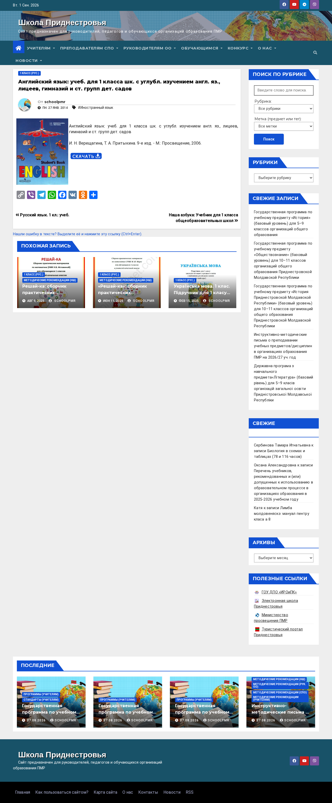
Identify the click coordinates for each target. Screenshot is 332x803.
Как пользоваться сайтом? (61, 792)
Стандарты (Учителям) (41, 699)
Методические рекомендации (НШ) (50, 280)
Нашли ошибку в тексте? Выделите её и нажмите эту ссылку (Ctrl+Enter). (77, 234)
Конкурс (239, 48)
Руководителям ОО (148, 48)
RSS (189, 792)
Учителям (39, 48)
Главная (22, 792)
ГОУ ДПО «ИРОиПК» (279, 592)
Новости (27, 60)
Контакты (148, 792)
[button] (315, 53)
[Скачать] (86, 156)
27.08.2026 (37, 720)
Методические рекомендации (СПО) (280, 692)
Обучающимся (200, 48)
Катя (258, 508)
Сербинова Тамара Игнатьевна (282, 445)
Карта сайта (105, 792)
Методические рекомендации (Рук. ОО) (279, 685)
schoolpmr (54, 102)
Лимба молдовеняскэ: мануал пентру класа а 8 (281, 514)
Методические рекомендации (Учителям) (276, 698)
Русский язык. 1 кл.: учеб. (44, 214)
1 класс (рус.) (29, 73)
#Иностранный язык (95, 107)
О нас (265, 48)
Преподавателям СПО (87, 48)
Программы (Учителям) (41, 694)
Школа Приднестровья (62, 22)
